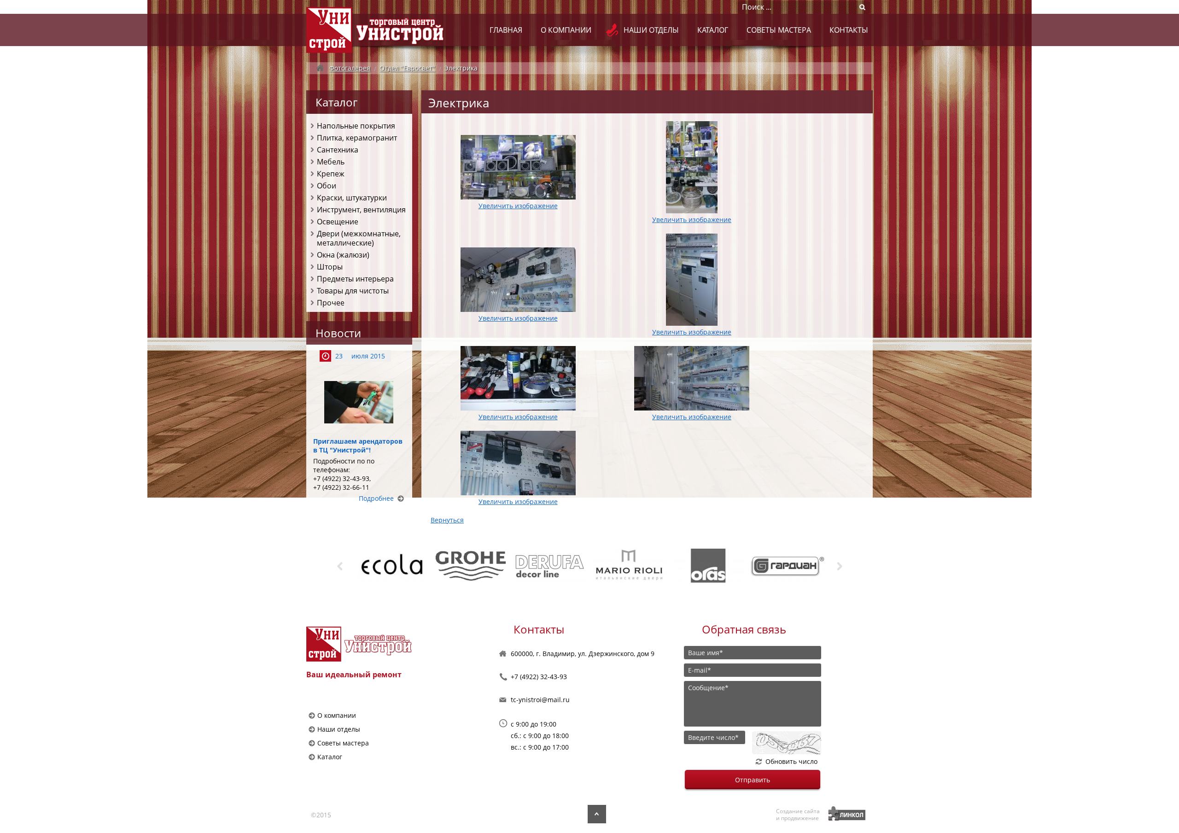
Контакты (848, 30)
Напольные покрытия (356, 125)
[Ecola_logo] (356, 565)
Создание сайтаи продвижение (798, 814)
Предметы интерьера (355, 278)
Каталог (712, 30)
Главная (506, 30)
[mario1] (594, 565)
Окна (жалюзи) (343, 254)
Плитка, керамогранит (357, 137)
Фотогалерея (349, 68)
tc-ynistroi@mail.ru (540, 699)
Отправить (752, 779)
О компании (566, 30)
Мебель (330, 161)
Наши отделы (651, 30)
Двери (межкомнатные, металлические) (359, 238)
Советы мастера (779, 30)
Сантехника (337, 149)
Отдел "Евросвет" (407, 68)
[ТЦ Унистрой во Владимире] (375, 30)
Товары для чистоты (353, 290)
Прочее (330, 302)
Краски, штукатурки (352, 197)
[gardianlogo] (752, 565)
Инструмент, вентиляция (361, 209)
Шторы (330, 266)
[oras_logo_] (673, 565)
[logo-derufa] (515, 565)
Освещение (337, 221)
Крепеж (330, 173)
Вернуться (447, 520)
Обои (326, 185)
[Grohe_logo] (436, 565)
